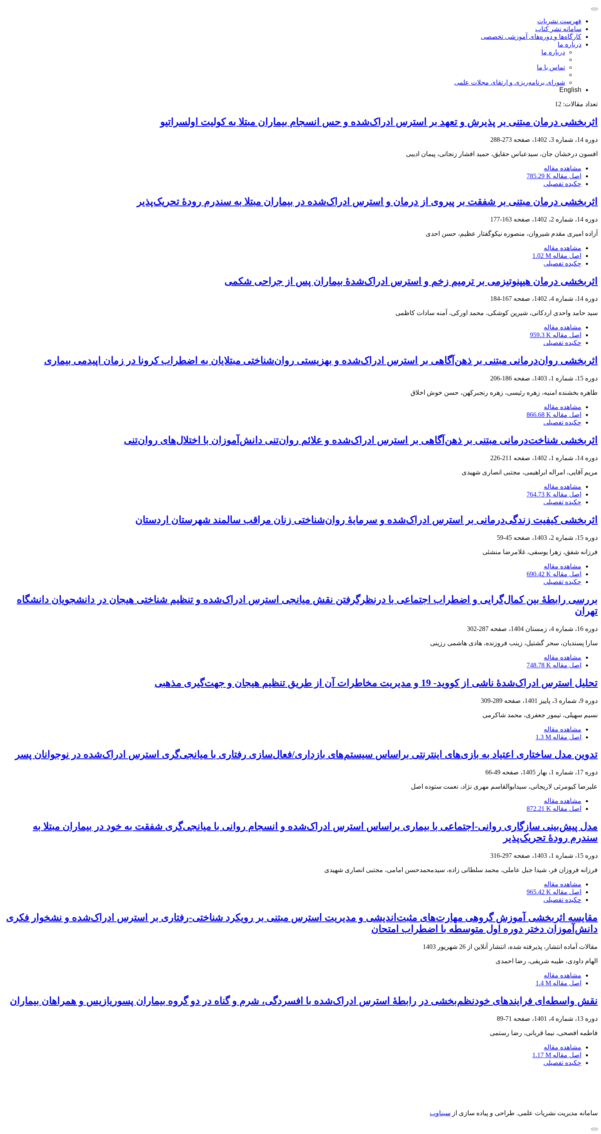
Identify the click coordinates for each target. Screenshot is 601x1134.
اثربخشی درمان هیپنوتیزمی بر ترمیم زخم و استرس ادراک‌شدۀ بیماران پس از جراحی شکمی (411, 281)
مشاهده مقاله (562, 168)
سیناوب (440, 1112)
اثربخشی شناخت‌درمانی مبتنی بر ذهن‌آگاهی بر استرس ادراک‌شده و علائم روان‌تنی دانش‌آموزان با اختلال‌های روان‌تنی (361, 440)
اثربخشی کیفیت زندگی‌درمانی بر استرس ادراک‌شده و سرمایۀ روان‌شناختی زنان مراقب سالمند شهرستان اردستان (366, 519)
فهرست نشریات (559, 21)
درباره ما (569, 44)
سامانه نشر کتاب (558, 28)
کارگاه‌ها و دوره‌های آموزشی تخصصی (531, 36)
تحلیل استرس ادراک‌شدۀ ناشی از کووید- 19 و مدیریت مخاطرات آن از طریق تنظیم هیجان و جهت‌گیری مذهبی (376, 683)
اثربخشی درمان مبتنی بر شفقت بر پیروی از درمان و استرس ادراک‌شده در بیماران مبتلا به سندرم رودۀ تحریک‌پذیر (367, 201)
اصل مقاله (554, 175)
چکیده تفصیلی (562, 183)
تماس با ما (551, 67)
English (570, 89)
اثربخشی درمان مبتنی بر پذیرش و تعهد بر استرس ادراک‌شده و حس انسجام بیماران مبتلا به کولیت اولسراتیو (379, 121)
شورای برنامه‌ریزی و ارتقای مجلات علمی (509, 82)
